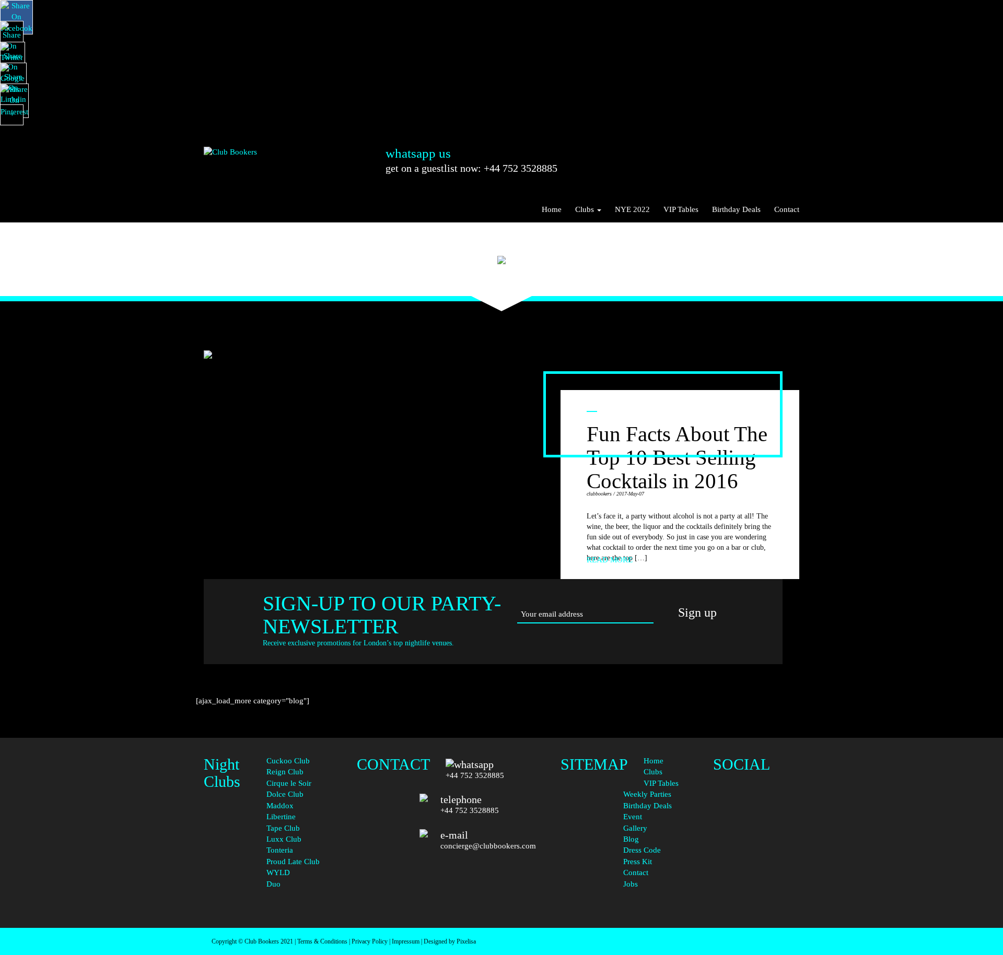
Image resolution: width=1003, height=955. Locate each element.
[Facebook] (756, 776)
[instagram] (756, 827)
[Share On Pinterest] (14, 101)
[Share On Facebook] (16, 17)
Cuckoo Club (288, 761)
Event (632, 816)
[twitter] (756, 806)
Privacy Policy (369, 941)
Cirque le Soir (288, 783)
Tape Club (283, 828)
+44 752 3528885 (475, 775)
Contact (786, 209)
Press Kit (637, 861)
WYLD (278, 872)
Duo (273, 884)
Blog (631, 839)
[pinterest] (756, 848)
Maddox (280, 805)
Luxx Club (283, 839)
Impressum (405, 941)
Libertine (281, 816)
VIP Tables (680, 209)
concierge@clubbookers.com (488, 846)
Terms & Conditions (322, 941)
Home (552, 209)
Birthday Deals (736, 209)
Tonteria (279, 850)
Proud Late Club (293, 861)
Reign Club (285, 772)
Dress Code (642, 850)
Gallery (635, 828)
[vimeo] (756, 890)
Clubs (585, 209)
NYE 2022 (632, 209)
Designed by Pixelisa (450, 941)
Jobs (630, 884)
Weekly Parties (647, 794)
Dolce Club (285, 794)
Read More (610, 560)
